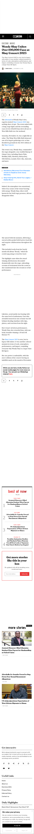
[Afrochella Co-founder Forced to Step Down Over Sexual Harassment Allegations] (17, 665)
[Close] (32, 811)
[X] (13, 115)
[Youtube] (4, 768)
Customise (9, 830)
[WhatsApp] (22, 115)
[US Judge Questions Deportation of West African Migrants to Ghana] (17, 691)
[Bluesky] (9, 768)
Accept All (17, 825)
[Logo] (17, 36)
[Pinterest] (17, 115)
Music (12, 43)
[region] (17, 821)
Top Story (17, 498)
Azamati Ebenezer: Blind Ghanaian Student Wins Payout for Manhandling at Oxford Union (16, 650)
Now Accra (9, 68)
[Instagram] (9, 764)
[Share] (14, 764)
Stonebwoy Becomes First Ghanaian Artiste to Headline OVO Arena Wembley (17, 172)
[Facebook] (9, 115)
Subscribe (25, 574)
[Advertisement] (17, 17)
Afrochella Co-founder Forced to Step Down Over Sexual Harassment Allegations (17, 516)
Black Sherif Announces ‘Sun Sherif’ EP (15, 807)
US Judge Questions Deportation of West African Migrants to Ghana (17, 528)
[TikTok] (19, 764)
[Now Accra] (3, 69)
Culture (5, 43)
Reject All (24, 830)
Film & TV (17, 537)
